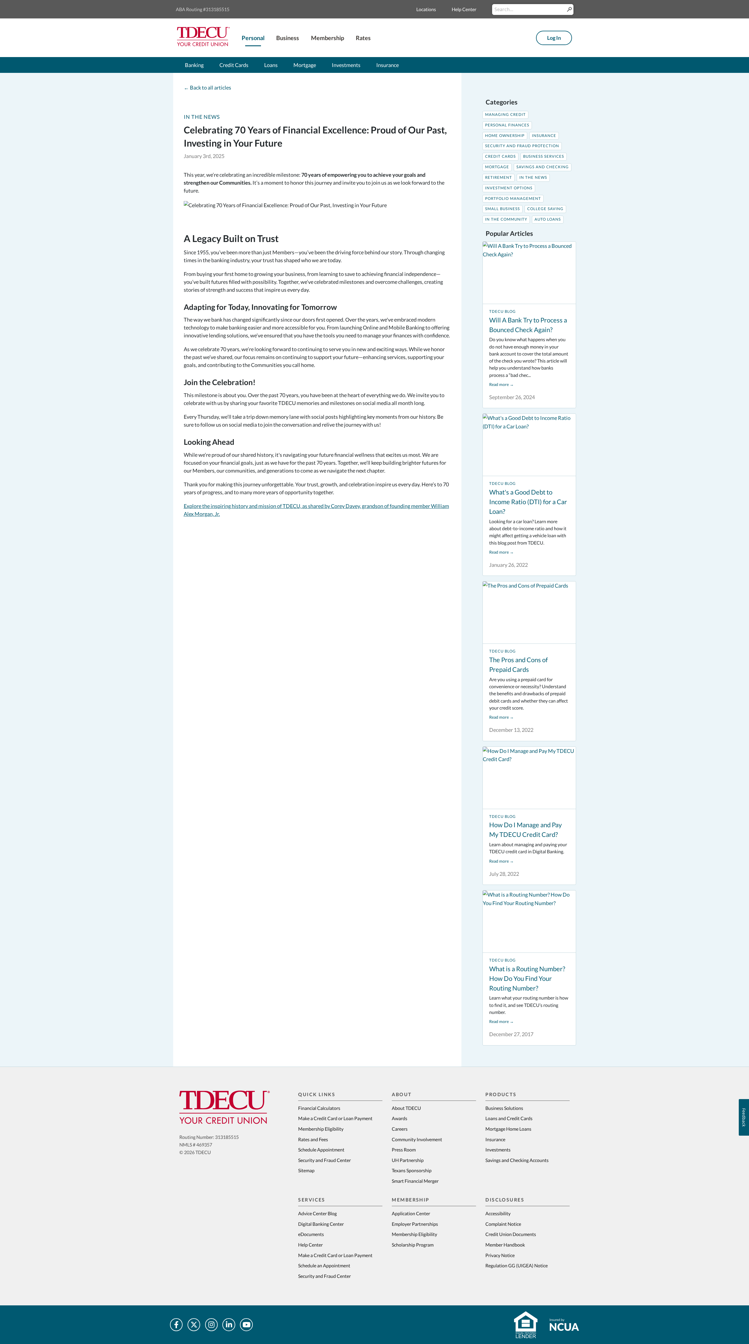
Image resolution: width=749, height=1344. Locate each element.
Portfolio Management (513, 198)
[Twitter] (194, 1324)
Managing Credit (505, 114)
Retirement (498, 177)
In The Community (506, 219)
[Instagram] (211, 1324)
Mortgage (497, 167)
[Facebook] (176, 1324)
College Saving (545, 209)
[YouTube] (246, 1324)
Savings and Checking (542, 167)
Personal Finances (507, 125)
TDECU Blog (502, 311)
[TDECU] (224, 1107)
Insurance (544, 135)
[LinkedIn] (228, 1324)
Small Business (502, 209)
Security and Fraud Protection (522, 146)
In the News (202, 117)
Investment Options (508, 188)
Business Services (543, 156)
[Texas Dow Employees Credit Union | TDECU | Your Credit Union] (203, 44)
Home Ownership (505, 135)
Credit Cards (500, 156)
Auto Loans (548, 219)
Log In (554, 38)
